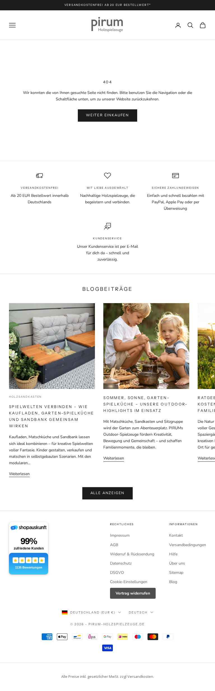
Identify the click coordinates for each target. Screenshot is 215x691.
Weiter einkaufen (107, 115)
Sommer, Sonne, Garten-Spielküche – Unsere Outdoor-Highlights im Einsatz (145, 404)
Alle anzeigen (107, 493)
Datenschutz (121, 563)
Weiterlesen (19, 474)
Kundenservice (107, 238)
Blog (173, 581)
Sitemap (176, 572)
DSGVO (117, 572)
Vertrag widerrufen (133, 593)
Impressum (120, 535)
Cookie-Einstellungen (128, 581)
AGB (114, 545)
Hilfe (173, 554)
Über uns (177, 563)
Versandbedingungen (187, 545)
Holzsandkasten (25, 396)
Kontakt (176, 535)
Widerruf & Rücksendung (132, 554)
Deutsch (138, 612)
